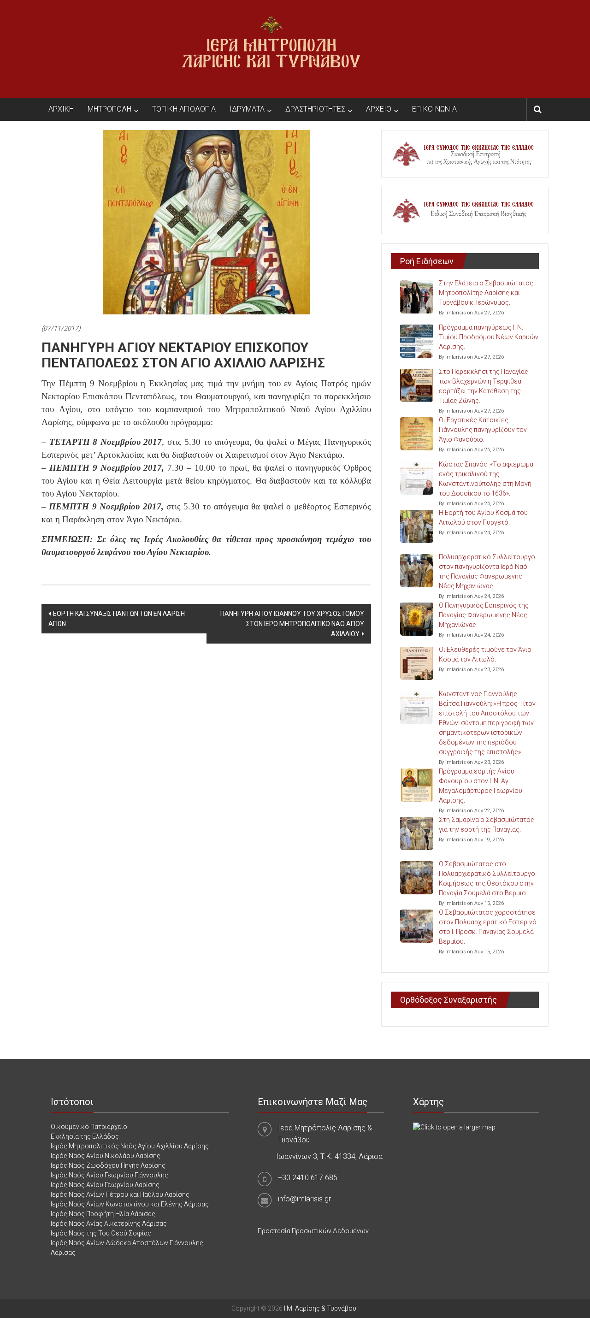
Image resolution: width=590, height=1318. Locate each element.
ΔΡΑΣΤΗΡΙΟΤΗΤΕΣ (315, 109)
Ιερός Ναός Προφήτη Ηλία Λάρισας (103, 1214)
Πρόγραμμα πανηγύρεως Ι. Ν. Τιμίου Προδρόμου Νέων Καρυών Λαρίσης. (488, 337)
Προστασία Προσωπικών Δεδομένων (313, 1231)
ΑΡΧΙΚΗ (61, 109)
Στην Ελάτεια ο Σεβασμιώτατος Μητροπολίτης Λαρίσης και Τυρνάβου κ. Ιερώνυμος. (486, 292)
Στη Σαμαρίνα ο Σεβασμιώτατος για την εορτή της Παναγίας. (486, 824)
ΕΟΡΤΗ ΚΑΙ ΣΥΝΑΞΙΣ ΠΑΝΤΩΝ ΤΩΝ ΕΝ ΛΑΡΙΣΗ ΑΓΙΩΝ (116, 618)
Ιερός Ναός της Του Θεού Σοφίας (101, 1233)
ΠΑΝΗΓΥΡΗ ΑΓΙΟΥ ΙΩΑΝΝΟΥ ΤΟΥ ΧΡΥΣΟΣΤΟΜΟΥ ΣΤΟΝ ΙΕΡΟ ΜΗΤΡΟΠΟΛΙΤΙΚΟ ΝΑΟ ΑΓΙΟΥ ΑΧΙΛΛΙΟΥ (292, 624)
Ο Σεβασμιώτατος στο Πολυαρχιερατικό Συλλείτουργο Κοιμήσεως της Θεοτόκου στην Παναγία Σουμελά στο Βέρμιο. (487, 878)
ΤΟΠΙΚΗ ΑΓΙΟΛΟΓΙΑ (184, 109)
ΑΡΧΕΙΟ (378, 109)
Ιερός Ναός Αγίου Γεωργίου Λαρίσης (105, 1184)
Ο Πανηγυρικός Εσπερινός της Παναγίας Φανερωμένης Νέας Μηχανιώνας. (484, 615)
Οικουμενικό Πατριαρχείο (89, 1126)
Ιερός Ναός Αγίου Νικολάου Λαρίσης (105, 1155)
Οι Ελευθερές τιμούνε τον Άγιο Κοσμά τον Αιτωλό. (485, 654)
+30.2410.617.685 (307, 1177)
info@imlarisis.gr (304, 1198)
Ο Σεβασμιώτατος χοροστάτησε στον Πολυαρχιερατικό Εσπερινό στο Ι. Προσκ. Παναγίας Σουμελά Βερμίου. (488, 927)
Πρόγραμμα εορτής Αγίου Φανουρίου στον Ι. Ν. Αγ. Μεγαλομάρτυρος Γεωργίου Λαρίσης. (480, 786)
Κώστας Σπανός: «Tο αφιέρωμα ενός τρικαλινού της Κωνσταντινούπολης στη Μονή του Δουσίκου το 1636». (486, 479)
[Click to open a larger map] (454, 1126)
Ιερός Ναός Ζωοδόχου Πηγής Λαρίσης (108, 1165)
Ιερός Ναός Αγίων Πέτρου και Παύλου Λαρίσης (120, 1194)
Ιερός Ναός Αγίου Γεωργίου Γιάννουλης (109, 1175)
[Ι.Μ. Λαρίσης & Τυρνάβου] (271, 48)
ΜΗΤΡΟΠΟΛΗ (109, 109)
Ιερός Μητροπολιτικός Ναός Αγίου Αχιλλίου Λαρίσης (130, 1146)
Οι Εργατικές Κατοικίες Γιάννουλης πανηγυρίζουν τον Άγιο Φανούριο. (483, 429)
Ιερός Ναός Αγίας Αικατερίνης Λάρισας (109, 1223)
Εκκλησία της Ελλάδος (85, 1136)
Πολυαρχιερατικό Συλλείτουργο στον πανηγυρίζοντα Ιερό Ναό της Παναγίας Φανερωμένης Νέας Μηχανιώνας (487, 571)
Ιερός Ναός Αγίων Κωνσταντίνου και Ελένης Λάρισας (130, 1204)
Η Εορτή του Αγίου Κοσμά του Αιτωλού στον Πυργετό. (483, 517)
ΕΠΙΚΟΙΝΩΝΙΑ (434, 109)
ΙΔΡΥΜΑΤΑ (247, 109)
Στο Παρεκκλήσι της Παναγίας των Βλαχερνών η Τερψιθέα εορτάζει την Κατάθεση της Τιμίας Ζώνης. (483, 386)
